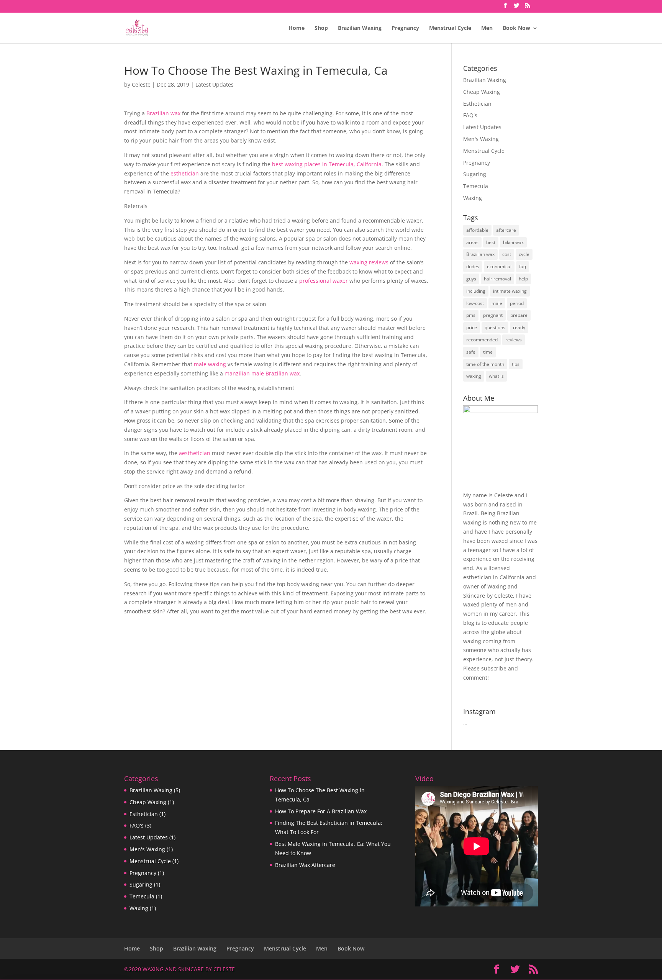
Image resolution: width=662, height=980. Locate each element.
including (475, 291)
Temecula (475, 186)
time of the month (485, 364)
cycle (524, 254)
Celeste (141, 84)
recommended (482, 339)
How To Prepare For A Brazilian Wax (321, 811)
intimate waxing (510, 291)
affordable (477, 230)
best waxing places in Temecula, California (327, 164)
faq (522, 266)
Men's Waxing (481, 139)
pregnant (493, 315)
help (523, 278)
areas (472, 242)
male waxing (210, 364)
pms (470, 315)
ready (519, 327)
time (488, 352)
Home (296, 28)
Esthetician (477, 103)
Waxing (472, 198)
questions (495, 327)
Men (487, 28)
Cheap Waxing (481, 91)
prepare (519, 315)
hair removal (497, 278)
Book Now (516, 28)
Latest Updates (214, 84)
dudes (472, 266)
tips (515, 364)
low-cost (475, 303)
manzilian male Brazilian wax (262, 373)
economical (499, 266)
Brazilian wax (163, 113)
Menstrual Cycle (450, 28)
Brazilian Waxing (360, 28)
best (490, 242)
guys (471, 278)
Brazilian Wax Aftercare (305, 865)
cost (506, 254)
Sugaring (474, 174)
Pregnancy (405, 28)
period (517, 303)
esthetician (184, 173)
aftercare (506, 230)
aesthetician (194, 453)
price (471, 327)
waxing (473, 376)
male (497, 303)
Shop (321, 28)
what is (496, 376)
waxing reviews (368, 262)
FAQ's (470, 115)
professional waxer (323, 280)
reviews (513, 339)
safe (470, 352)
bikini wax (513, 242)
